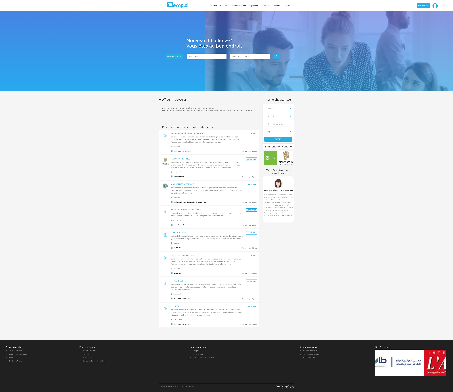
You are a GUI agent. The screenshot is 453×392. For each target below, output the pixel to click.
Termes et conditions (311, 354)
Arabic (443, 6)
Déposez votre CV (174, 56)
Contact (287, 6)
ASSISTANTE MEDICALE (182, 184)
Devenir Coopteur (239, 6)
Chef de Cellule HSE (180, 158)
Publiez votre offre (89, 351)
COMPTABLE (177, 306)
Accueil (214, 6)
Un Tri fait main (198, 354)
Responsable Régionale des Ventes (187, 133)
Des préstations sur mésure (203, 358)
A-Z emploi (276, 6)
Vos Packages (88, 354)
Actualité (265, 6)
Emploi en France (15, 361)
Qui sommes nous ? (310, 351)
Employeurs (253, 6)
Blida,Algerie (177, 146)
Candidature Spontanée (18, 354)
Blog (11, 358)
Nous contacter (309, 358)
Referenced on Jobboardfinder (94, 361)
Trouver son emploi (16, 351)
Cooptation (197, 351)
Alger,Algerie (177, 172)
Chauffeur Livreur (179, 232)
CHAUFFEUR (177, 281)
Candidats (224, 6)
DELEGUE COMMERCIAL (182, 255)
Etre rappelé (87, 358)
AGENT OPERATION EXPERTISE (186, 209)
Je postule (251, 134)
